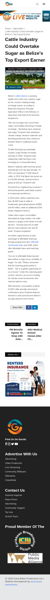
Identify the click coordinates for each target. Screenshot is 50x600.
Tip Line (9, 512)
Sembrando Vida (15, 245)
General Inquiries (13, 495)
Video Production (13, 463)
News (41, 69)
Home (8, 28)
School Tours (11, 516)
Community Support (15, 508)
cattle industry (21, 96)
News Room (11, 499)
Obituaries (10, 476)
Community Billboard (15, 471)
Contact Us (15, 490)
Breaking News (22, 69)
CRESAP (34, 242)
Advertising (10, 459)
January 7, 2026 (15, 87)
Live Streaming (12, 467)
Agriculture (18, 28)
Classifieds (10, 480)
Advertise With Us (21, 454)
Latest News (33, 69)
